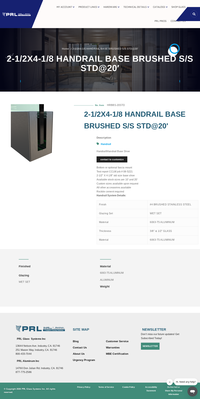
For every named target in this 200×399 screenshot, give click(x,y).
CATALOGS (159, 7)
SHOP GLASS (178, 7)
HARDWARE (110, 7)
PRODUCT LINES (87, 7)
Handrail (106, 144)
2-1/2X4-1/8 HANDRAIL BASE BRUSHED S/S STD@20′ (105, 48)
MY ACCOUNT (64, 7)
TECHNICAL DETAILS (135, 7)
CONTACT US (178, 21)
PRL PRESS (160, 21)
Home (65, 48)
